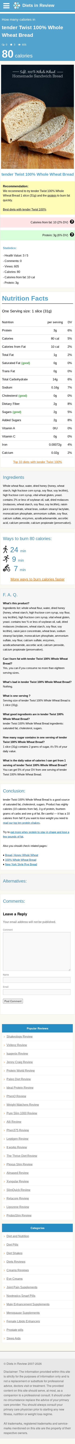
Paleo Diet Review (19, 1079)
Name (6, 974)
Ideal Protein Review (20, 1087)
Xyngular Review (18, 1181)
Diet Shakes (14, 1253)
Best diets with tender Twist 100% (24, 209)
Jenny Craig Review (20, 1062)
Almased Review (18, 1172)
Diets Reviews (16, 1261)
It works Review (17, 1147)
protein (52, 195)
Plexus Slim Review (20, 1164)
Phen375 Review (18, 1130)
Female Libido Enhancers (23, 1321)
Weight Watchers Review (23, 1104)
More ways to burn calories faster (38, 579)
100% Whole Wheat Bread (20, 859)
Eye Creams (15, 1278)
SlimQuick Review (18, 1189)
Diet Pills (12, 1244)
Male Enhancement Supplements (28, 1304)
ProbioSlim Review (19, 1215)
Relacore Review (18, 1198)
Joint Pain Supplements (22, 1287)
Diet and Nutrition (18, 1236)
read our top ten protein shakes (21, 822)
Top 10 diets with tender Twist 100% (37, 462)
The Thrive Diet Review (22, 1155)
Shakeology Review (20, 1036)
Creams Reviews (18, 1270)
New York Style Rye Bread (21, 864)
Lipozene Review (18, 1207)
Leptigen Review (17, 1138)
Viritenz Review (17, 1045)
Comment (8, 929)
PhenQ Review (16, 1096)
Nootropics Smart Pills (21, 1295)
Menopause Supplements (23, 1312)
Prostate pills (15, 1329)
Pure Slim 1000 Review (22, 1113)
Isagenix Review (17, 1053)
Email (6, 986)
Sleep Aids (14, 1338)
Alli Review (14, 1121)
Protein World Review (21, 1070)
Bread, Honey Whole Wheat (21, 855)
